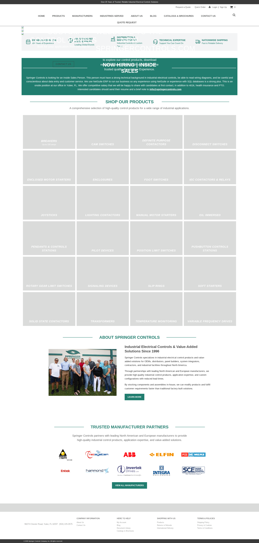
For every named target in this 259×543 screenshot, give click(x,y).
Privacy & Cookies (204, 525)
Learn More (134, 397)
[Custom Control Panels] (23, 31)
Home (41, 16)
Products (58, 16)
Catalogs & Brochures (179, 16)
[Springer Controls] (48, 519)
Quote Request (127, 22)
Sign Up (223, 7)
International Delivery (165, 528)
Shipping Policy (203, 522)
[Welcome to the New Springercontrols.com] (23, 27)
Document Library (124, 528)
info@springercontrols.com (165, 89)
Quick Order (200, 7)
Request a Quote (183, 7)
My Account (121, 522)
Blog (153, 16)
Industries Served (111, 16)
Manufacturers (82, 16)
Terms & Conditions (205, 528)
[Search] (234, 15)
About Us (137, 16)
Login (214, 7)
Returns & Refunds (164, 525)
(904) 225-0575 (65, 524)
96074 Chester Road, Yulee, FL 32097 (41, 524)
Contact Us (208, 16)
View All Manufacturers (129, 485)
